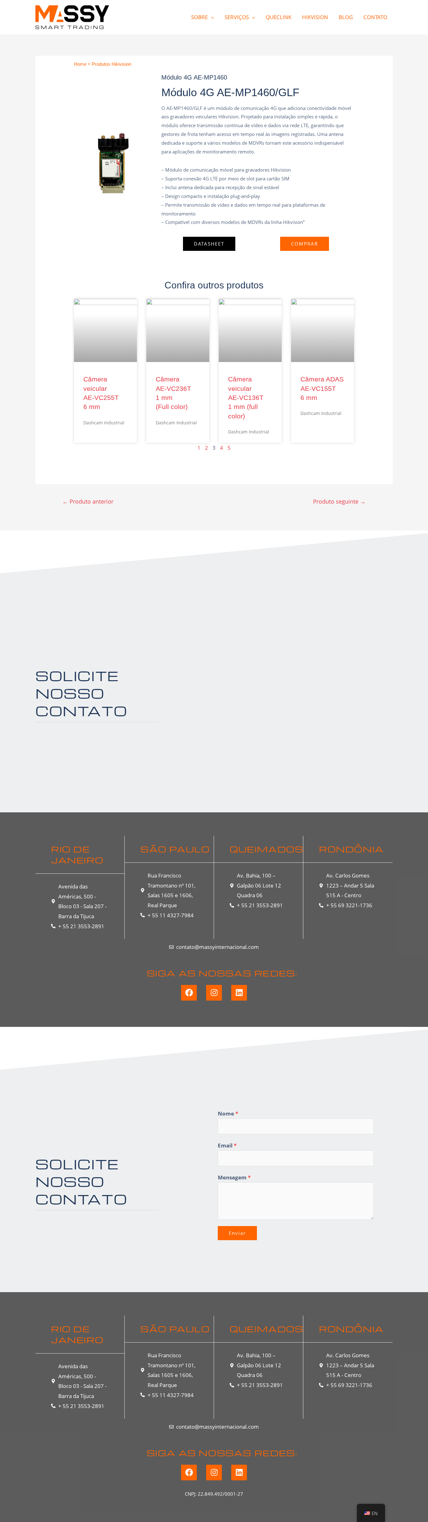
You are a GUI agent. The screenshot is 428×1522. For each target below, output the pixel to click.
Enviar (237, 1233)
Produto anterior (87, 501)
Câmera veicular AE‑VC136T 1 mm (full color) (246, 397)
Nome (228, 1113)
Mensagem (234, 1177)
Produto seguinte (339, 501)
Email (227, 1145)
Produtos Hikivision (111, 64)
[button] (209, 244)
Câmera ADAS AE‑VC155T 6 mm (322, 388)
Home (80, 64)
